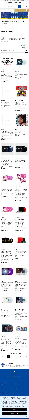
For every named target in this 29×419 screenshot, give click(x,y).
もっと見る (23, 45)
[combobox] (11, 6)
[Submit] (19, 6)
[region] (7, 10)
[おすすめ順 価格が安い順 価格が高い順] (24, 47)
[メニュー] (27, 2)
